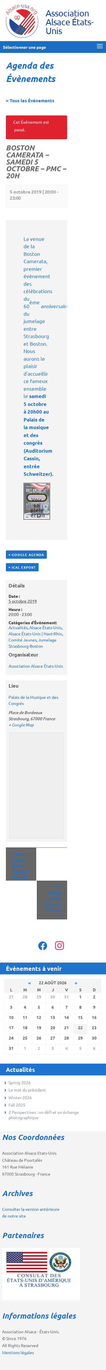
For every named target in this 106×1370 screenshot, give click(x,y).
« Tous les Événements (30, 100)
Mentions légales (18, 1352)
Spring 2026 (20, 1082)
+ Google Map (21, 725)
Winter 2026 (20, 1097)
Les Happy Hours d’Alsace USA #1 (20, 865)
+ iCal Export (22, 567)
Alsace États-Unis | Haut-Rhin (35, 633)
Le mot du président (27, 1089)
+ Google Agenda (26, 554)
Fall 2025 (17, 1104)
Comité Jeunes (23, 639)
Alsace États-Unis (45, 627)
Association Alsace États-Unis (36, 666)
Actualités (18, 627)
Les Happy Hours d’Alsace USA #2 (52, 901)
